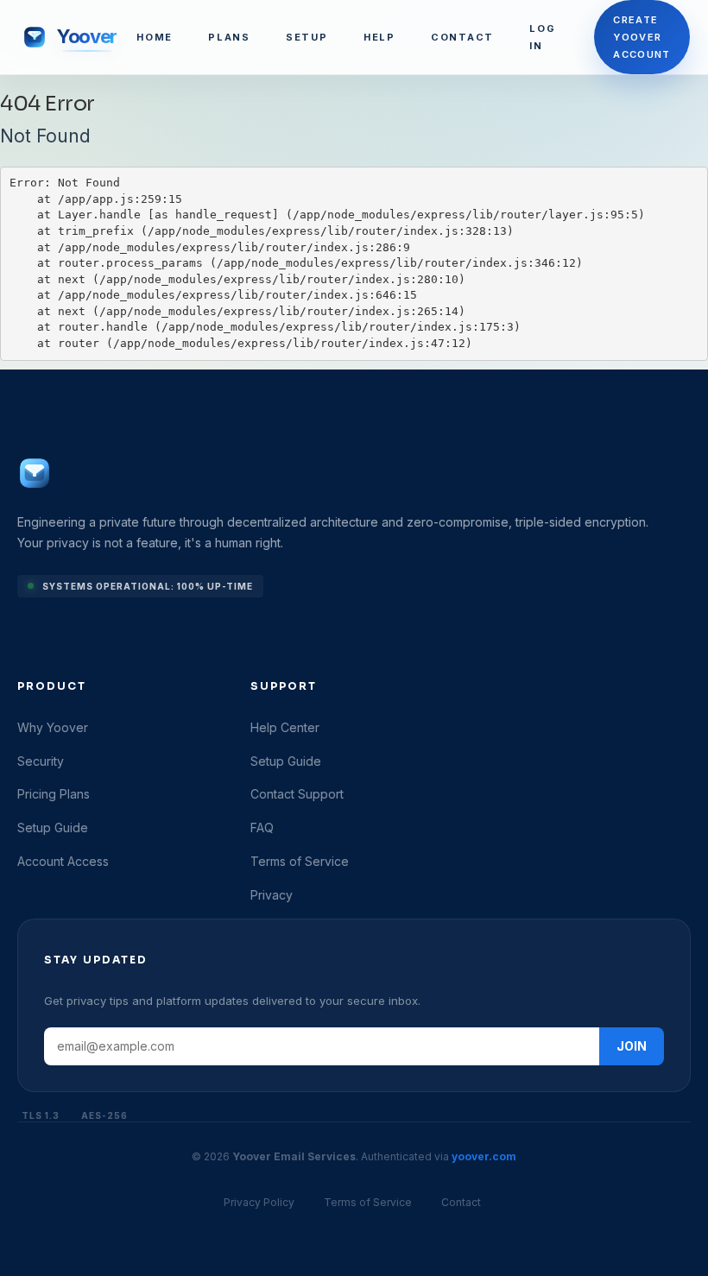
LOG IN (542, 37)
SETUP (307, 37)
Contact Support (297, 793)
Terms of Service (299, 861)
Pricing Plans (53, 793)
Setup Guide (52, 827)
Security (40, 761)
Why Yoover (52, 727)
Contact (461, 1202)
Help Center (284, 727)
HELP (379, 37)
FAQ (262, 827)
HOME (154, 37)
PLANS (229, 37)
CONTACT (462, 37)
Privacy (271, 895)
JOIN (631, 1046)
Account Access (63, 861)
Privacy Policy (259, 1202)
